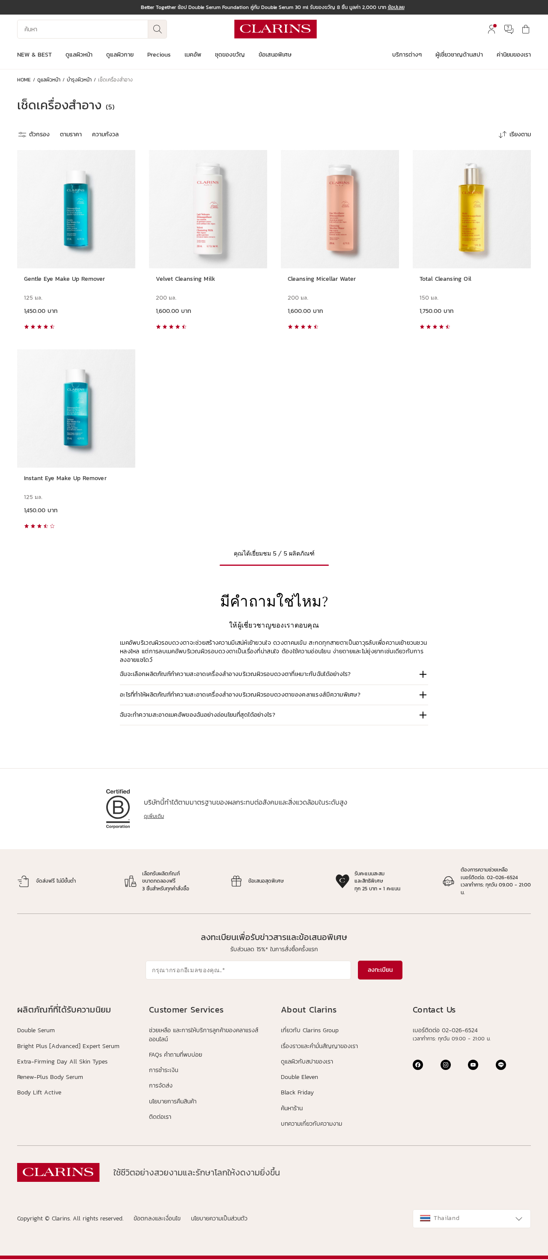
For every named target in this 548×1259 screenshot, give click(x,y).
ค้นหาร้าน (292, 1108)
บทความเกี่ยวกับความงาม (311, 1123)
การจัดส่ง (161, 1085)
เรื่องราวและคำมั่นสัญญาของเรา (319, 1046)
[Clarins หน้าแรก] (275, 29)
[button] (274, 674)
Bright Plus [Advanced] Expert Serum (68, 1046)
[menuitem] (491, 29)
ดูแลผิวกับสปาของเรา (307, 1061)
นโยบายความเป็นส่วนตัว (219, 1218)
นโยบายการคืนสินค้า (173, 1101)
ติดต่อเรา (160, 1116)
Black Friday (297, 1092)
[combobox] (472, 1218)
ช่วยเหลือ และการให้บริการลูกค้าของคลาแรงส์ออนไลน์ (203, 1034)
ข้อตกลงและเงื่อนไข (157, 1218)
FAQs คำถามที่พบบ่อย (175, 1054)
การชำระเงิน (163, 1070)
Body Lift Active (39, 1092)
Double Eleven (299, 1077)
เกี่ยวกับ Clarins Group (310, 1030)
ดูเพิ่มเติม (154, 816)
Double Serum (36, 1030)
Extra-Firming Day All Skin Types (62, 1062)
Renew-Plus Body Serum (50, 1077)
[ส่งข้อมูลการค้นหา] (157, 29)
